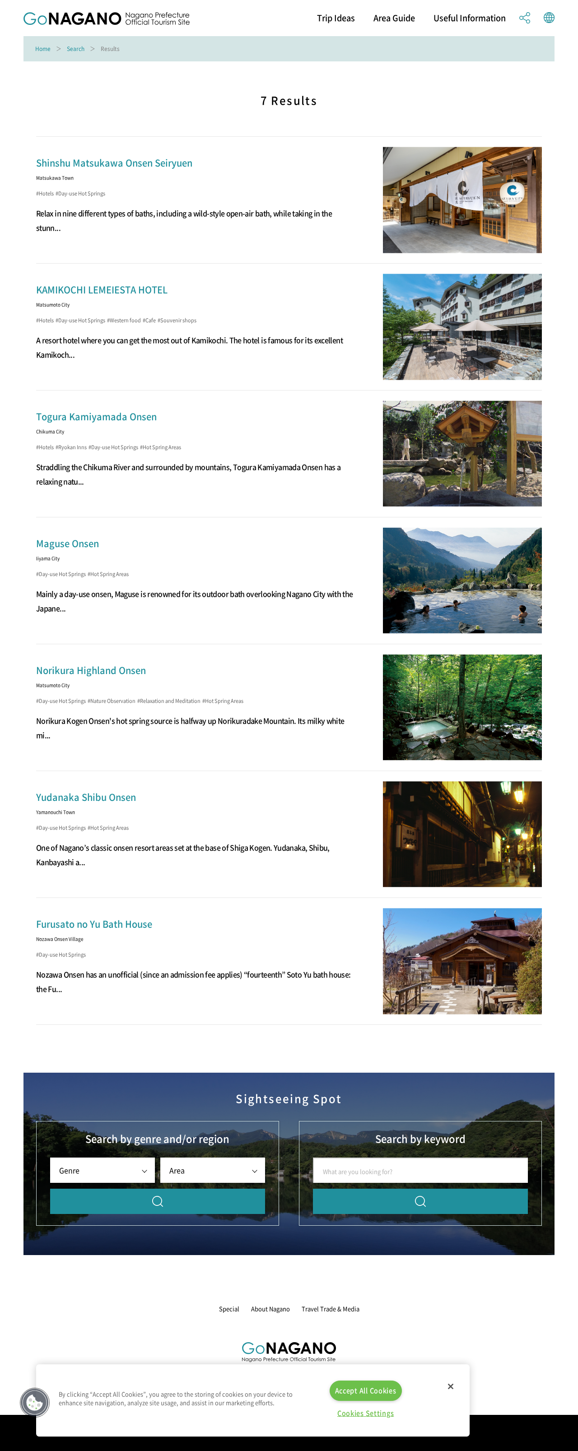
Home (43, 49)
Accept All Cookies (365, 1390)
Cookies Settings (365, 1413)
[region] (253, 1400)
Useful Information (470, 18)
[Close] (451, 1386)
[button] (34, 1402)
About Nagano (270, 1308)
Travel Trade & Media (330, 1308)
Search (75, 49)
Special (229, 1308)
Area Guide (394, 18)
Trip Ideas (336, 18)
